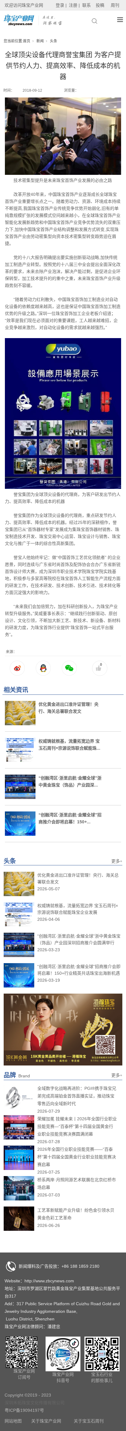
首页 (26, 41)
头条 (53, 41)
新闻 (40, 41)
